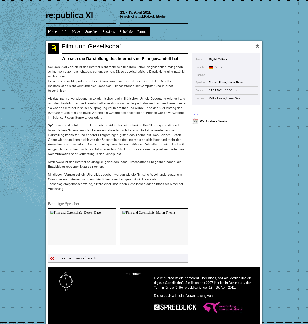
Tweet (196, 114)
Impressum (133, 274)
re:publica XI (69, 15)
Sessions (109, 31)
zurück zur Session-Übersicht (78, 258)
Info (64, 31)
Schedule (126, 31)
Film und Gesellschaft (92, 46)
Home (52, 31)
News (76, 31)
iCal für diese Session (214, 121)
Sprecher (91, 31)
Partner (142, 31)
